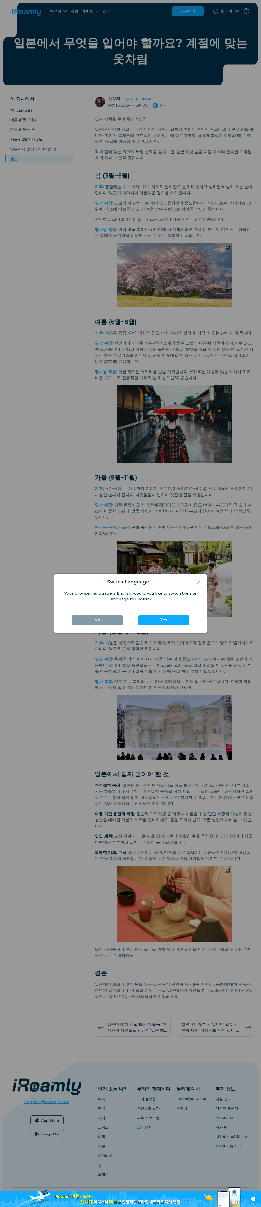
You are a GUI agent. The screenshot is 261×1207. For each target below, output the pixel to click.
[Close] (198, 582)
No (97, 620)
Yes (163, 620)
